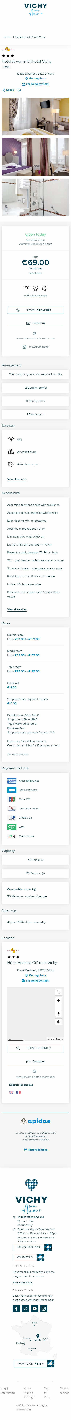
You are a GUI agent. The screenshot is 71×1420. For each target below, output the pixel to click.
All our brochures (23, 1282)
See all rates (35, 273)
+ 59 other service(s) (35, 295)
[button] (19, 90)
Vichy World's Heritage (29, 1393)
